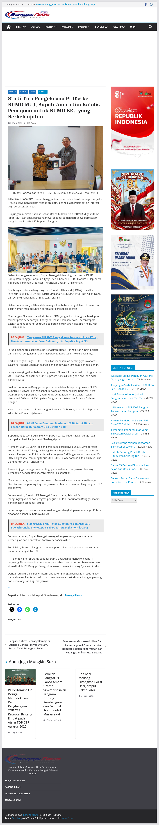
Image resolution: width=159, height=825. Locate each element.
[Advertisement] (79, 54)
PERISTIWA (20, 26)
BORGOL (35, 26)
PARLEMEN (67, 26)
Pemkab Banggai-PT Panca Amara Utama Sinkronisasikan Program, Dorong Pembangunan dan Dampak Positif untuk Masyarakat (54, 694)
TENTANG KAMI (13, 800)
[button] (55, 27)
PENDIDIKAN (101, 26)
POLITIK (49, 26)
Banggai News (73, 595)
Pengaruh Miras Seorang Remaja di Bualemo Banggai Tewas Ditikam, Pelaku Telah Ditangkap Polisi (29, 644)
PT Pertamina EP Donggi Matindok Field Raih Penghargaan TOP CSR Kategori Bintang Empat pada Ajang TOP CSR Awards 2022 (20, 708)
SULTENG (42, 92)
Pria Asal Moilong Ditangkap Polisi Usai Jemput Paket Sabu (90, 682)
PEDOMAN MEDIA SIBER (17, 793)
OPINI (133, 26)
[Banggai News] (8, 27)
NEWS (33, 92)
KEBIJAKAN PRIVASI (15, 780)
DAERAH (82, 26)
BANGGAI (12, 92)
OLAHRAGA (119, 26)
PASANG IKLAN (12, 787)
